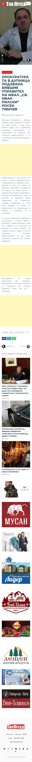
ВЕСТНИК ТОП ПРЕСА (16, 742)
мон (11, 332)
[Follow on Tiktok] (20, 749)
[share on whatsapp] (2, 47)
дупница (5, 332)
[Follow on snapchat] (24, 749)
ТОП (27, 332)
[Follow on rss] (16, 751)
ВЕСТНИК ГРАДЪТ (19, 738)
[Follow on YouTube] (16, 749)
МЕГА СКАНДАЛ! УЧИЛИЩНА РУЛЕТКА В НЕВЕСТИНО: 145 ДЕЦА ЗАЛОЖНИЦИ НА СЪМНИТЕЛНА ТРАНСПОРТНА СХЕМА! (15, 391)
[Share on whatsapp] (14, 338)
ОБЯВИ (25, 734)
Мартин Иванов (9, 115)
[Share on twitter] (9, 338)
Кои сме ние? (9, 734)
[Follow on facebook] (5, 749)
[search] (26, 3)
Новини (10, 738)
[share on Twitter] (2, 51)
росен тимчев (19, 332)
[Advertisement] (16, 160)
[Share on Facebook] (4, 338)
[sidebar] (29, 3)
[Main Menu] (3, 3)
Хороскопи (18, 734)
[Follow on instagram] (12, 749)
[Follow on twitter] (8, 749)
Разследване (7, 72)
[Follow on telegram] (27, 749)
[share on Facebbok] (2, 55)
